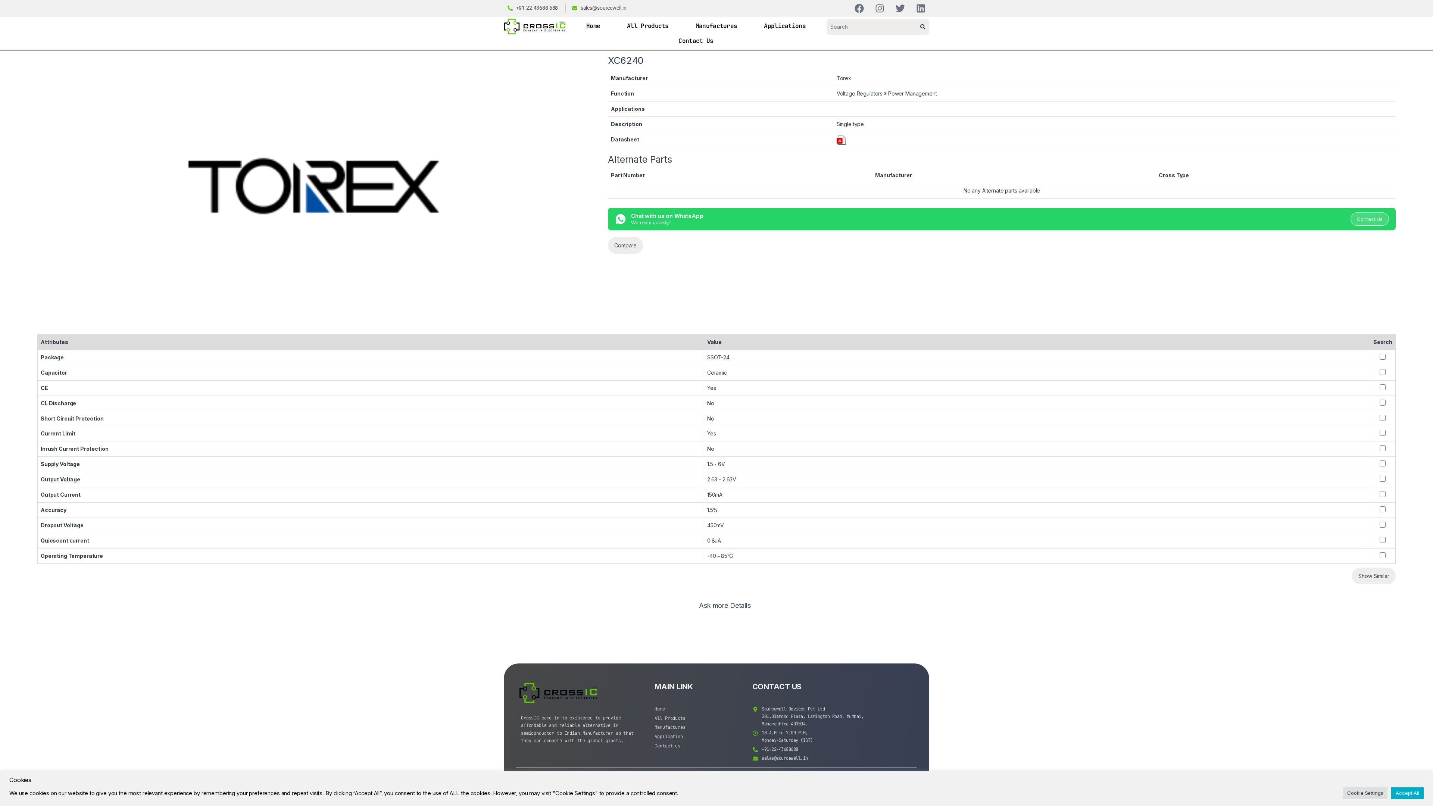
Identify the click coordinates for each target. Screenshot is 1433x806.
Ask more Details (725, 605)
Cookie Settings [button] (1365, 793)
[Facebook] (859, 8)
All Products (648, 26)
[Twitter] (900, 8)
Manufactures (716, 26)
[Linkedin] (920, 8)
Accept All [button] (1407, 793)
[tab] (725, 609)
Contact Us (695, 41)
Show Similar (1373, 576)
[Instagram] (879, 8)
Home (593, 26)
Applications (785, 26)
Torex (844, 78)
